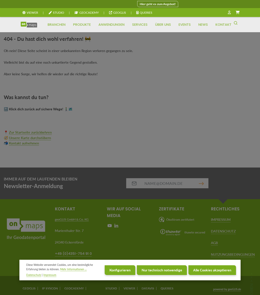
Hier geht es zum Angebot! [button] (158, 4)
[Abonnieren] (201, 183)
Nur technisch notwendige (162, 270)
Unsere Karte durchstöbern (30, 138)
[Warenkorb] (237, 12)
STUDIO (58, 12)
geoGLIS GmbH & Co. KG (72, 219)
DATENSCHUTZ (223, 231)
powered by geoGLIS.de (227, 289)
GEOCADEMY (89, 12)
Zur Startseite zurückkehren (30, 132)
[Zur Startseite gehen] (29, 24)
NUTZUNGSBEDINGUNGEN (233, 254)
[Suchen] (235, 24)
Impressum (49, 275)
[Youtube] (110, 226)
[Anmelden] (229, 12)
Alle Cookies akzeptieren (212, 270)
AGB (214, 243)
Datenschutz (33, 275)
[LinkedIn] (116, 226)
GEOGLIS (119, 12)
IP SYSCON (50, 288)
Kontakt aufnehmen (24, 143)
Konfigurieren (120, 270)
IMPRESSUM (221, 219)
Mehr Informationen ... (73, 269)
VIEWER (32, 12)
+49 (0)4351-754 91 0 (73, 253)
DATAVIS (148, 288)
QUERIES (146, 12)
